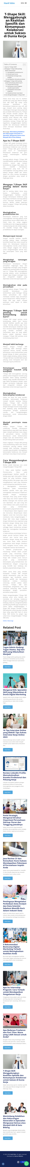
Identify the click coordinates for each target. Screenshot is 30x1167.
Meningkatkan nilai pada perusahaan (16, 79)
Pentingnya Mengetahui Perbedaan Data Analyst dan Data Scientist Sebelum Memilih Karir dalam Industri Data (14, 906)
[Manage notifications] (3, 1164)
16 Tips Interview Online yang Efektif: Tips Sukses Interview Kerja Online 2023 (14, 733)
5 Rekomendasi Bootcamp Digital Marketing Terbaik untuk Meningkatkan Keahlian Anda (13, 949)
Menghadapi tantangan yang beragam (14, 76)
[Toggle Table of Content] (23, 64)
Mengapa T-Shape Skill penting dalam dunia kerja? (13, 69)
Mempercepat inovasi (13, 74)
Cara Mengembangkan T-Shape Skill (15, 95)
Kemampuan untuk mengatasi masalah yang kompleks (15, 87)
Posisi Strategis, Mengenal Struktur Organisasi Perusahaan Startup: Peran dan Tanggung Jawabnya (14, 820)
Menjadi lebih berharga (13, 84)
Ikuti (23, 1162)
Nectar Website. (18, 1156)
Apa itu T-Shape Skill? (11, 67)
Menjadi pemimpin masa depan (15, 93)
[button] (26, 1163)
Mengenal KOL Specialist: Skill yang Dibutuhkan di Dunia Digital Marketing (15, 692)
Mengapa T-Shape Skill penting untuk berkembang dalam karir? (13, 82)
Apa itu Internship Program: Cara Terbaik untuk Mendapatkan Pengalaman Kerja (14, 990)
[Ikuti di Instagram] (18, 1162)
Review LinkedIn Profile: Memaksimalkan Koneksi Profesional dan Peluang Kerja (14, 776)
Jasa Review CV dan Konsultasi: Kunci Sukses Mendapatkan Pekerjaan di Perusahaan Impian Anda (15, 863)
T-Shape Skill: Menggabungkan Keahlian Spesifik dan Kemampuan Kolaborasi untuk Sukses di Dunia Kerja (14, 1076)
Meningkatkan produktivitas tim (15, 72)
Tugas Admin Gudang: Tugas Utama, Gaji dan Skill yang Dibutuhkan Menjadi (14, 650)
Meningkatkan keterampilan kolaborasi (14, 90)
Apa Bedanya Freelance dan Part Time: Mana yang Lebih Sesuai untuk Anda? (14, 1033)
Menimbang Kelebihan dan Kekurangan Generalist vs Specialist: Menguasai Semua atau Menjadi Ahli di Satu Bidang (14, 134)
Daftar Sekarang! (8, 621)
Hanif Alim (13, 1154)
